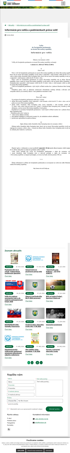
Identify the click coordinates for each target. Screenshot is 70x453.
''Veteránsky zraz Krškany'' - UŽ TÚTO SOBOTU (53, 271)
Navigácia (8, 3)
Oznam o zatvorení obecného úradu (53, 350)
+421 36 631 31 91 (41, 419)
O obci (9, 418)
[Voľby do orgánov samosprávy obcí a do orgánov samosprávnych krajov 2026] (14, 285)
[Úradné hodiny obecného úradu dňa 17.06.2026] (35, 313)
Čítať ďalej (8, 276)
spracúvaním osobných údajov (33, 409)
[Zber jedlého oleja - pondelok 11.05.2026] (35, 338)
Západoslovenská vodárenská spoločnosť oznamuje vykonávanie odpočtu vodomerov (13, 352)
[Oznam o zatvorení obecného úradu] (55, 338)
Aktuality (11, 25)
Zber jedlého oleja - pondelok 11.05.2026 (32, 350)
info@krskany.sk (40, 423)
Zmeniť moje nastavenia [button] (34, 450)
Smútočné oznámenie (54, 325)
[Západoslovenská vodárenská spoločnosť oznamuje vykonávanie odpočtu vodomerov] (14, 338)
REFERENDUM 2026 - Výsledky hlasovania (12, 325)
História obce (11, 421)
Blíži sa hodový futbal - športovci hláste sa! (54, 297)
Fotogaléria (11, 423)
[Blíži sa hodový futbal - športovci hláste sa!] (55, 285)
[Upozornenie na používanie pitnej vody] (35, 258)
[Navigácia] (63, 3)
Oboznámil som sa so (25, 409)
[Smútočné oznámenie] (55, 313)
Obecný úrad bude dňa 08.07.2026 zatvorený (33, 297)
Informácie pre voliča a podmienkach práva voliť (33, 25)
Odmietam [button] (49, 450)
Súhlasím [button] (21, 450)
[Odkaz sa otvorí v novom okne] (9, 429)
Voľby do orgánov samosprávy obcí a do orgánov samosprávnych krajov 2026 (14, 299)
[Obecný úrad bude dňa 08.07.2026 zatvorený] (35, 285)
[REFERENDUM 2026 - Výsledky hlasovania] (14, 313)
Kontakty (10, 425)
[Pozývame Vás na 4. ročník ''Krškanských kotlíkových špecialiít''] (14, 258)
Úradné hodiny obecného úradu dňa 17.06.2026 (34, 325)
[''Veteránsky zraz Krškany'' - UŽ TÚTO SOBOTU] (55, 258)
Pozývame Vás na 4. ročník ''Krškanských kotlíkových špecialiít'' (13, 271)
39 (37, 363)
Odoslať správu (54, 409)
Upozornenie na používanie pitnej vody (33, 270)
